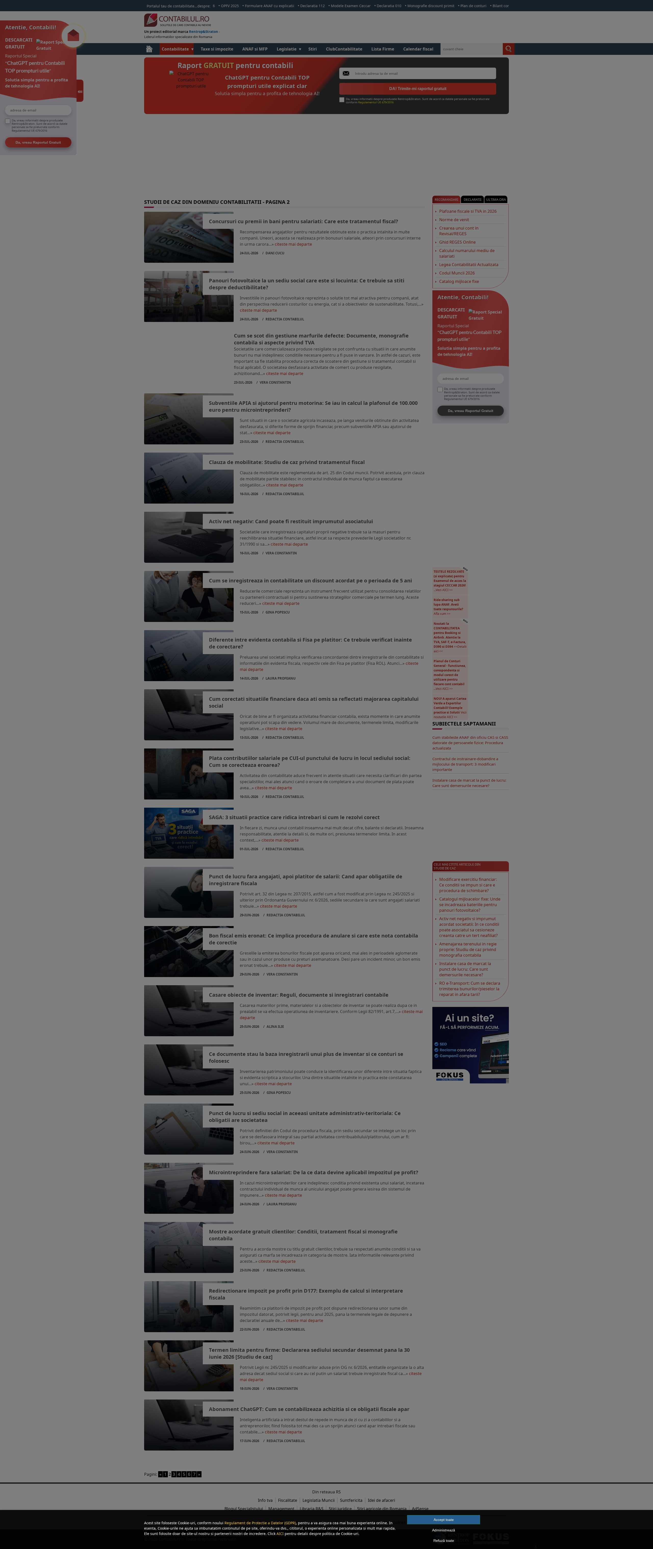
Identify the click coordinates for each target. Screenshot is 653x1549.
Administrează (443, 1530)
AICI (280, 1533)
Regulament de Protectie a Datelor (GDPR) (260, 1522)
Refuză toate (443, 1541)
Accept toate (444, 1520)
